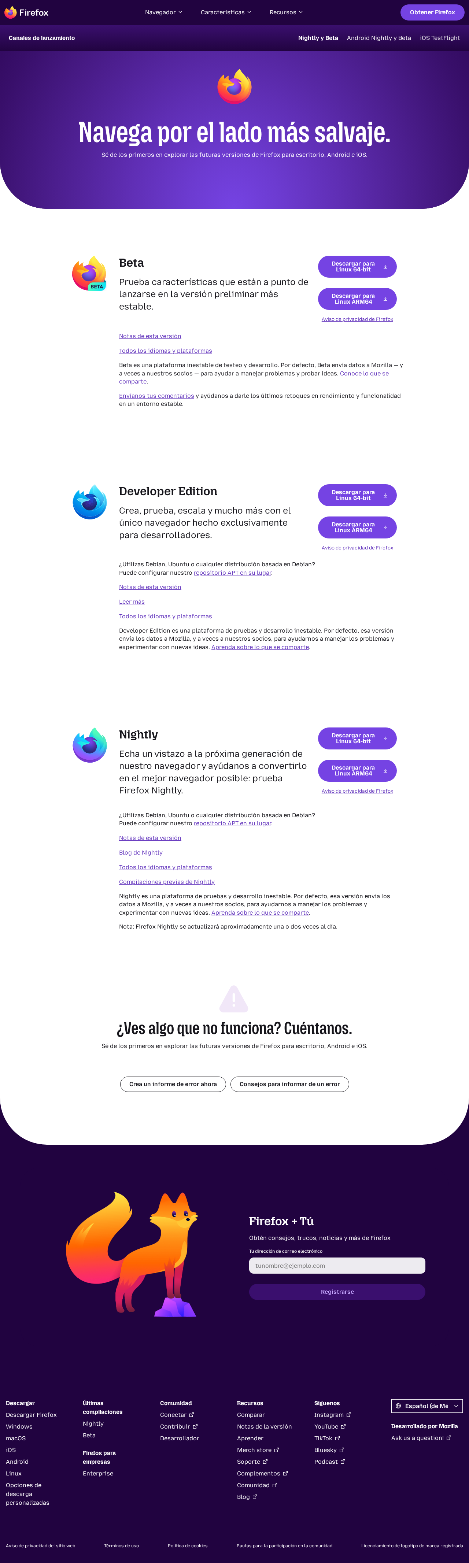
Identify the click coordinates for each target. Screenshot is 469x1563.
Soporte (248, 1461)
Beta (89, 1435)
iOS (11, 1450)
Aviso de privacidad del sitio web (40, 1545)
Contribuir (175, 1426)
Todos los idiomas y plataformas (165, 350)
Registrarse (337, 1291)
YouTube (326, 1426)
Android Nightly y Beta (379, 37)
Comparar (251, 1414)
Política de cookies (188, 1545)
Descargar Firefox (31, 1414)
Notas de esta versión (150, 336)
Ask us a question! (417, 1437)
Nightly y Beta (318, 37)
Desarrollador (179, 1438)
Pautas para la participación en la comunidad (284, 1545)
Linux (14, 1473)
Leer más (132, 601)
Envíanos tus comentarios (156, 395)
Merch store (254, 1450)
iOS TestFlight (440, 37)
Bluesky (325, 1450)
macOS (16, 1438)
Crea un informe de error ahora (173, 1084)
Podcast (326, 1461)
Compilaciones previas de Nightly (167, 881)
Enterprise (98, 1473)
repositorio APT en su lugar (232, 572)
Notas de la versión (264, 1426)
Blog (243, 1496)
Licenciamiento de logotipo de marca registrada (412, 1545)
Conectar (173, 1414)
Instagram (329, 1414)
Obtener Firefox (432, 12)
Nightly (93, 1423)
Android (17, 1461)
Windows (19, 1426)
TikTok (323, 1438)
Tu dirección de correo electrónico (285, 1251)
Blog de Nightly (141, 852)
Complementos (258, 1473)
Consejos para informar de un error (290, 1084)
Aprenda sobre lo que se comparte (260, 647)
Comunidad (253, 1485)
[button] (164, 12)
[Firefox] (26, 12)
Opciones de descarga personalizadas (27, 1494)
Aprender (250, 1438)
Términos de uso (121, 1545)
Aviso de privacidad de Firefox (357, 319)
